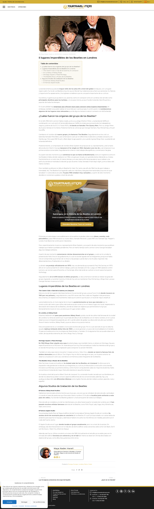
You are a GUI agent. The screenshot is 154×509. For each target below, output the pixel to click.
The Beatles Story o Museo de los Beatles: (57, 76)
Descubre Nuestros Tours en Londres (77, 224)
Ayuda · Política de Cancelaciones (13, 2)
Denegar (24, 502)
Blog (54, 499)
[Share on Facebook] (76, 470)
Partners (55, 497)
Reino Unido (88, 464)
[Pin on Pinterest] (82, 470)
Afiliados (55, 495)
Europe (75, 464)
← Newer (54, 479)
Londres (81, 464)
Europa (70, 464)
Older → (108, 479)
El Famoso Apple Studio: (51, 82)
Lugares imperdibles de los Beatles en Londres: (58, 68)
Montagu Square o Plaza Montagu (55, 74)
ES (148, 1)
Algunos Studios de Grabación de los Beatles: (58, 78)
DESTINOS (11, 7)
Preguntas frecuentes (59, 494)
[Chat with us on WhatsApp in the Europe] (102, 498)
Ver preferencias (39, 502)
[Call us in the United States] (101, 496)
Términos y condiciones (31, 506)
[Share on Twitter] (79, 470)
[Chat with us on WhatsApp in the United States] (99, 500)
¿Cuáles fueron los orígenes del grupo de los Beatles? (61, 66)
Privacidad (15, 506)
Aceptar (9, 502)
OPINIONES (22, 7)
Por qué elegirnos (58, 492)
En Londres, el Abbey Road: (52, 72)
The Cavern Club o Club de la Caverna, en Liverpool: (60, 70)
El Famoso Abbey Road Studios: (54, 80)
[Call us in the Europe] (104, 494)
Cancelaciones (75, 492)
